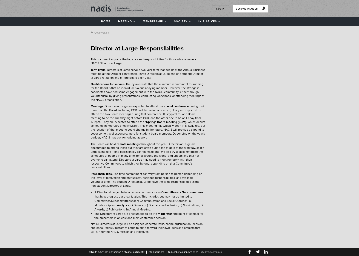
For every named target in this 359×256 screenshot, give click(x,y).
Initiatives (208, 21)
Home (105, 21)
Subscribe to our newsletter (183, 252)
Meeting (125, 21)
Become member (247, 9)
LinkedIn (266, 252)
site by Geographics (211, 252)
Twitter (258, 252)
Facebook (250, 252)
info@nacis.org (156, 252)
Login (220, 9)
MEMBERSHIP (153, 21)
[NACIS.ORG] (117, 8)
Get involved (101, 32)
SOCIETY (181, 21)
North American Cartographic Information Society (117, 252)
